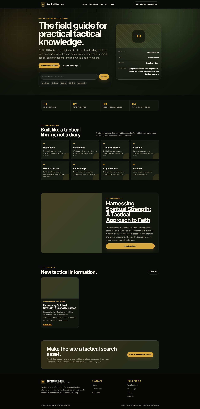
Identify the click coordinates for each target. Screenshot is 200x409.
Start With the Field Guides (146, 4)
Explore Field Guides (49, 65)
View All (153, 272)
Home (84, 4)
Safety (129, 392)
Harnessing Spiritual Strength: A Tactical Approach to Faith (128, 211)
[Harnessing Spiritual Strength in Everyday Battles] (60, 288)
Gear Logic (104, 4)
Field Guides (93, 4)
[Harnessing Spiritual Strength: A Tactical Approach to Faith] (71, 223)
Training (55, 83)
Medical (72, 83)
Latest (112, 4)
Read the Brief (130, 246)
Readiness (45, 83)
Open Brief (47, 324)
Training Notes (133, 385)
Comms (63, 83)
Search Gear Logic (70, 65)
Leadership (82, 83)
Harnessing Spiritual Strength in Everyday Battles (59, 306)
